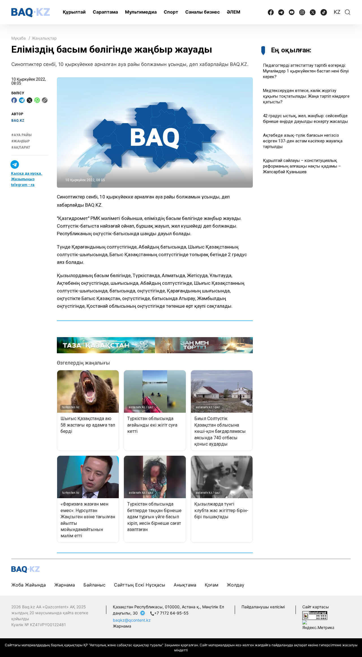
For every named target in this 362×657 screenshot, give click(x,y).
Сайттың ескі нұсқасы (139, 585)
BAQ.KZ (17, 121)
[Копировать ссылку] (45, 100)
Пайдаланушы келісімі (263, 606)
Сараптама (105, 12)
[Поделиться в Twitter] (29, 100)
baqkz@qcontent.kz (132, 620)
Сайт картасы (315, 606)
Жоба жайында (28, 585)
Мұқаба (18, 38)
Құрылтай (74, 12)
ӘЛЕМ (233, 12)
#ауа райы (21, 135)
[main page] (30, 12)
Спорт (171, 12)
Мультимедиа (141, 12)
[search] (347, 12)
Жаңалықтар (44, 38)
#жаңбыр (20, 141)
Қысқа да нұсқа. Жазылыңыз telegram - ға (26, 179)
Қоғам (211, 585)
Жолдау (235, 585)
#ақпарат (20, 148)
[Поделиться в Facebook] (14, 100)
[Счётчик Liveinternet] (314, 615)
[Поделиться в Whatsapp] (37, 100)
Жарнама (64, 585)
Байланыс (94, 585)
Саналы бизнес (202, 12)
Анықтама (185, 585)
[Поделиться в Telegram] (22, 100)
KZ (337, 12)
